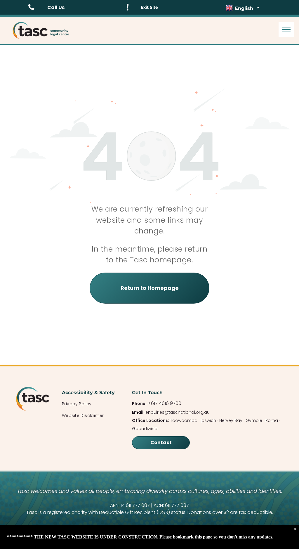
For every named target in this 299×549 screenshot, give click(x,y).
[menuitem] (91, 404)
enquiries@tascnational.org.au (177, 412)
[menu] (286, 29)
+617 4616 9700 (164, 403)
